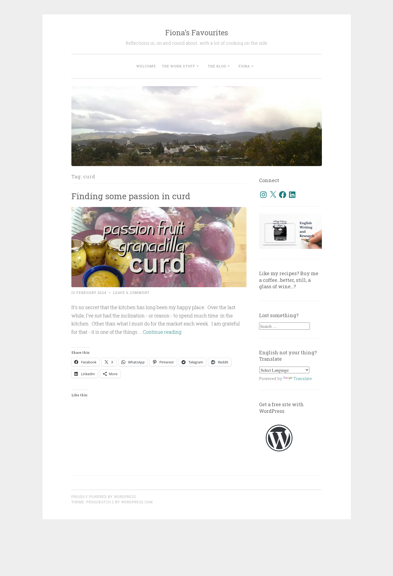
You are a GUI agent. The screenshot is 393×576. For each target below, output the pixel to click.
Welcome (146, 66)
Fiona (244, 66)
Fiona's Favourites (196, 32)
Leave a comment (131, 292)
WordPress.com (137, 502)
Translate (302, 378)
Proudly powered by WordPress (103, 496)
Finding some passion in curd (130, 196)
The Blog (217, 66)
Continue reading (162, 332)
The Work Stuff (178, 66)
